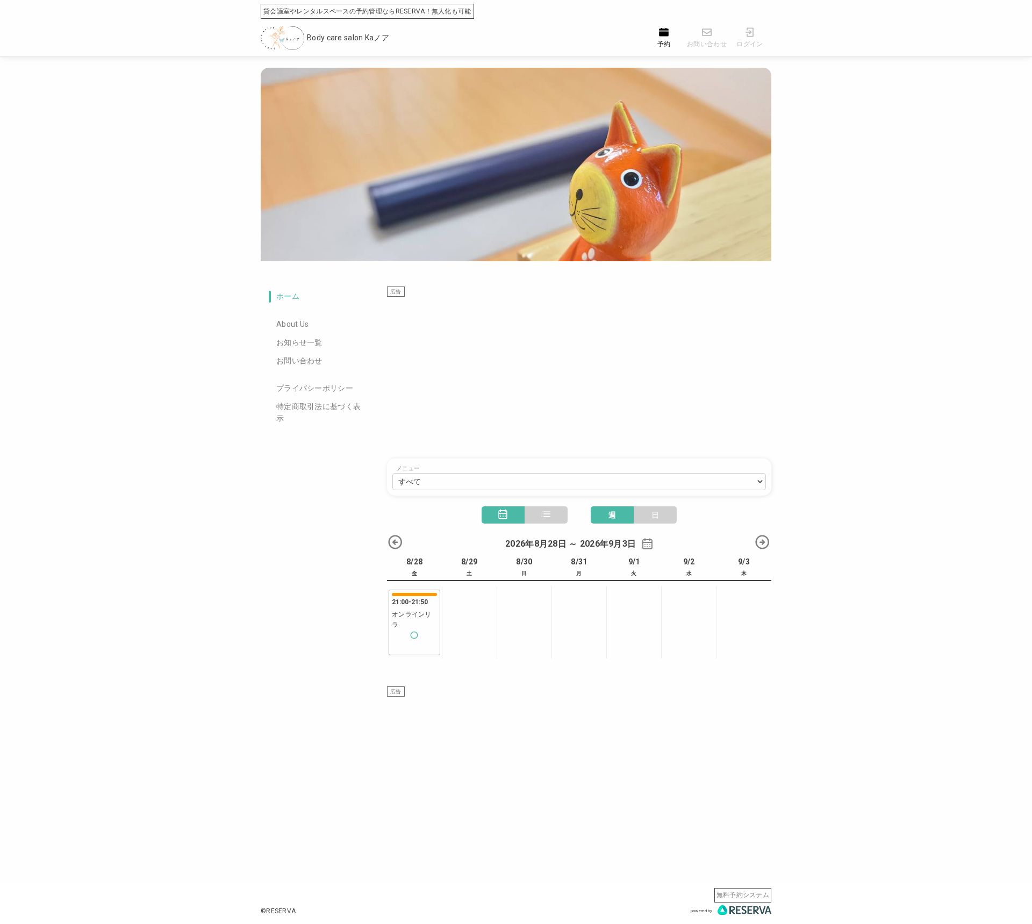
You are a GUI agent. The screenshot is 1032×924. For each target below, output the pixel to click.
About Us (292, 324)
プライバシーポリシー (314, 388)
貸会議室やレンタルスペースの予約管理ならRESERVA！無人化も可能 (367, 11)
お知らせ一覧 (299, 342)
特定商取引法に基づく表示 (318, 412)
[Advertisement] (579, 372)
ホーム (287, 296)
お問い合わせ (299, 360)
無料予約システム (742, 895)
